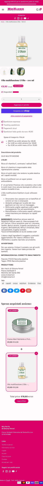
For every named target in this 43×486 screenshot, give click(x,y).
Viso (39, 283)
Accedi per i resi (7, 462)
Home (2, 22)
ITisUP (8, 480)
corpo (15, 283)
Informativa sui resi (8, 447)
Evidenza (31, 283)
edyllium (23, 283)
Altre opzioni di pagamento (21, 116)
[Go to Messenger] (10, 291)
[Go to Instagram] (18, 18)
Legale (4, 450)
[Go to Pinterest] (22, 291)
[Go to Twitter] (17, 291)
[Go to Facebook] (15, 18)
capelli (8, 283)
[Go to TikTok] (28, 18)
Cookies (4, 459)
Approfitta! (21, 401)
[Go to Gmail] (29, 291)
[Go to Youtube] (25, 18)
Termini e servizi (7, 445)
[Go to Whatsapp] (21, 18)
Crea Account (6, 456)
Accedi (4, 453)
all (3, 283)
